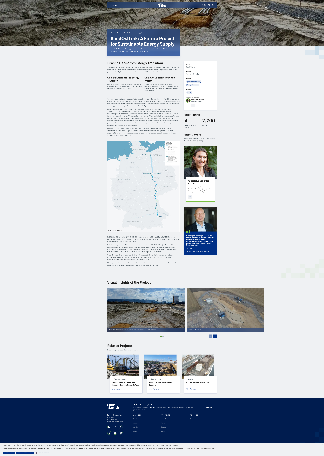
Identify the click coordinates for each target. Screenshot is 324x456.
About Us (164, 419)
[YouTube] (121, 433)
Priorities (135, 427)
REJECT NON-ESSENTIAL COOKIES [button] (25, 453)
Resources (193, 419)
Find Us (163, 427)
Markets (135, 419)
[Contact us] (209, 5)
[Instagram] (115, 427)
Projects (119, 33)
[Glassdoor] (109, 433)
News (163, 431)
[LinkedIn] (115, 433)
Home (112, 33)
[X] (121, 427)
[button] (323, 444)
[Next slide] (215, 336)
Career (163, 423)
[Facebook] (109, 427)
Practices (135, 423)
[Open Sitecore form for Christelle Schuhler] (193, 105)
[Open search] (213, 5)
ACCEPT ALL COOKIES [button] (9, 453)
